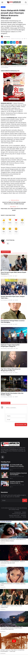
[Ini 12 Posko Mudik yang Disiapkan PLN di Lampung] (5, 466)
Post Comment (20, 424)
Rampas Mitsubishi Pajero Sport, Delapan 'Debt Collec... (13, 297)
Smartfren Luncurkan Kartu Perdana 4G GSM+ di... (17, 482)
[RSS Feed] (7, 243)
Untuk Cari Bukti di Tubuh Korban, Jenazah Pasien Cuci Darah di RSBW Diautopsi (14, 203)
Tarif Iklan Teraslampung (15, 517)
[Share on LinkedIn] (11, 42)
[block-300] (14, 87)
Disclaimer (23, 515)
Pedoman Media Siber (14, 515)
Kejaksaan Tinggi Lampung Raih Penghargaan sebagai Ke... (10, 345)
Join (25, 500)
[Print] (20, 42)
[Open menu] (2, 2)
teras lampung (10, 240)
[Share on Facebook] (2, 42)
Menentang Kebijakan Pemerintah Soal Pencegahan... (18, 473)
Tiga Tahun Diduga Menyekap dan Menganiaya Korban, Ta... (10, 369)
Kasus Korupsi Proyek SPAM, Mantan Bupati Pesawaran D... (13, 273)
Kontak (24, 517)
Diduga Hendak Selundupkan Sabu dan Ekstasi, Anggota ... (12, 394)
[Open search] (25, 2)
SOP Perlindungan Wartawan (19, 513)
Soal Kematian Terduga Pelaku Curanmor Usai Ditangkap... (13, 321)
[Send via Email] (17, 42)
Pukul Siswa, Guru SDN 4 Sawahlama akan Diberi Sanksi (14, 209)
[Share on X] (5, 42)
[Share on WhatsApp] (8, 42)
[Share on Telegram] (14, 42)
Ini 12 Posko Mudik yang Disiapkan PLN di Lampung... (17, 465)
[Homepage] (14, 2)
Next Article (13, 206)
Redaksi (24, 512)
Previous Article (15, 200)
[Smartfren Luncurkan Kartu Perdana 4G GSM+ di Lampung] (5, 483)
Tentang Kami (17, 512)
